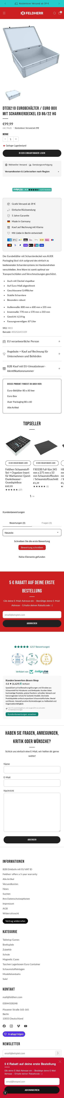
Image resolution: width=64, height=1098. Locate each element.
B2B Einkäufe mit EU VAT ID (17, 869)
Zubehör (7, 949)
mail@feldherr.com (12, 997)
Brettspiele (8, 944)
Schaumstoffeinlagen (14, 969)
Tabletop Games (11, 939)
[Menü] (4, 13)
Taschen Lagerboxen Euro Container (21, 964)
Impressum (8, 903)
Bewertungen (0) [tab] (17, 523)
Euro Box (12, 396)
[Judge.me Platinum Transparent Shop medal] (32, 659)
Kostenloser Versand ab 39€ (27, 128)
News (6, 888)
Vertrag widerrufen (15, 920)
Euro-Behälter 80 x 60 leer (21, 390)
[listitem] (32, 3)
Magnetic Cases (11, 959)
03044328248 (10, 1003)
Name (7, 763)
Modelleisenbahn (12, 974)
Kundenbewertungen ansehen (22, 714)
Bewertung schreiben (32, 547)
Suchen (6, 893)
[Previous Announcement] (5, 3)
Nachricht (9, 790)
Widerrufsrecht (11, 913)
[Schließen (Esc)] (60, 1062)
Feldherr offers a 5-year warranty (20, 874)
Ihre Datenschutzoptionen (16, 898)
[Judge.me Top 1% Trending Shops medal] (46, 659)
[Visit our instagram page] (11, 1026)
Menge (5, 134)
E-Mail (7, 777)
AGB (5, 908)
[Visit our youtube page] (25, 1026)
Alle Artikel (13, 407)
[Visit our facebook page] (4, 1026)
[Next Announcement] (59, 3)
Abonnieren (32, 1089)
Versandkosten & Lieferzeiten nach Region (27, 171)
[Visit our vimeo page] (18, 1026)
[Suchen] (54, 13)
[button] (5, 1093)
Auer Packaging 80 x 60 (19, 401)
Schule (6, 954)
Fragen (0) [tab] (47, 523)
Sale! (5, 978)
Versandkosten (10, 883)
